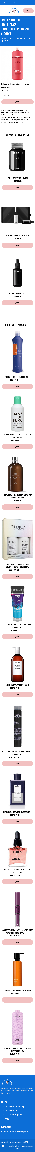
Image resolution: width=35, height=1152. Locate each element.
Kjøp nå (17, 102)
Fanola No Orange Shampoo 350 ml (17, 377)
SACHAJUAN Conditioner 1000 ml (17, 685)
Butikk (28, 11)
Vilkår (17, 1146)
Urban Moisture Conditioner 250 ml (17, 990)
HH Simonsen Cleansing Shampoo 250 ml (17, 812)
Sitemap (17, 1148)
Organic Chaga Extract (17, 293)
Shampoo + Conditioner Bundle (17, 235)
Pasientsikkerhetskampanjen (15, 1107)
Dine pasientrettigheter (13, 1115)
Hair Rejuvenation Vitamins (17, 178)
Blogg (7, 1119)
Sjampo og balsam (23, 84)
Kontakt (11, 1146)
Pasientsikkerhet (11, 1111)
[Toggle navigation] (3, 10)
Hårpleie (13, 84)
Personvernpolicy (27, 1146)
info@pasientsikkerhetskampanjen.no (12, 3)
